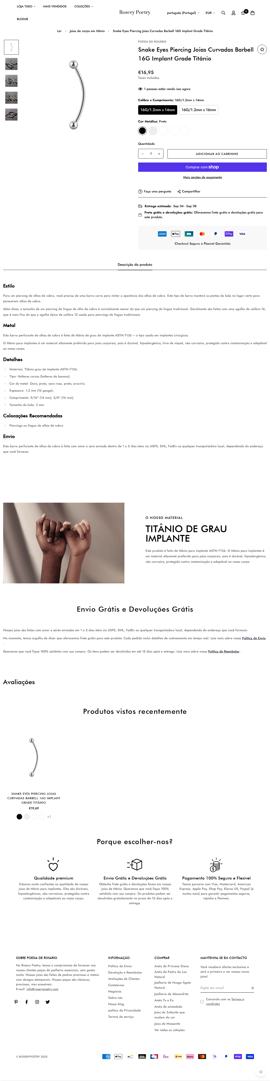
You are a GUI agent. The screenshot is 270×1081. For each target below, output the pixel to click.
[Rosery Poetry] (135, 12)
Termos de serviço (121, 1016)
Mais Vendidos (54, 6)
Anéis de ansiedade (168, 1006)
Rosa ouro (184, 130)
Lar (59, 31)
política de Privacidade (124, 1010)
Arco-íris (174, 130)
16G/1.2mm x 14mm (157, 110)
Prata (153, 130)
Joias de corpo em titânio (87, 31)
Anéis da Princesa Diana (171, 966)
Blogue (22, 19)
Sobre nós (115, 997)
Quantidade (146, 143)
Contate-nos (116, 985)
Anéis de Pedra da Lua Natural (170, 974)
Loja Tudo (24, 6)
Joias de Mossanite (167, 1023)
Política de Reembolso (223, 651)
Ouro (163, 130)
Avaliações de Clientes (123, 978)
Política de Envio (254, 638)
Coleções (82, 6)
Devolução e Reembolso (125, 972)
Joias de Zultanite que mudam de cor (169, 1015)
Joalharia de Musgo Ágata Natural (172, 985)
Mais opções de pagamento (202, 177)
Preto (142, 130)
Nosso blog (116, 1004)
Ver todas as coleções (169, 1030)
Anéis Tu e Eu (164, 1000)
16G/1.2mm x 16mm (199, 110)
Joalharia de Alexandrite (171, 994)
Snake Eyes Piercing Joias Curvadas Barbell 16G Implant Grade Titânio (33, 798)
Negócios (114, 991)
